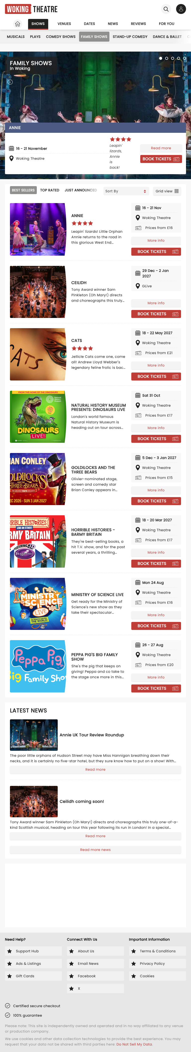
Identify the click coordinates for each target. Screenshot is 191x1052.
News (113, 23)
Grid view (164, 191)
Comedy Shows (61, 36)
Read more (161, 148)
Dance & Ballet (167, 36)
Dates (89, 23)
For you (166, 23)
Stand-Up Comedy (130, 36)
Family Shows (94, 36)
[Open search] (166, 9)
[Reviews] (121, 139)
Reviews (138, 23)
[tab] (161, 58)
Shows (38, 23)
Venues (64, 23)
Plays (35, 36)
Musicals (16, 36)
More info (156, 240)
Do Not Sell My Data (134, 1044)
